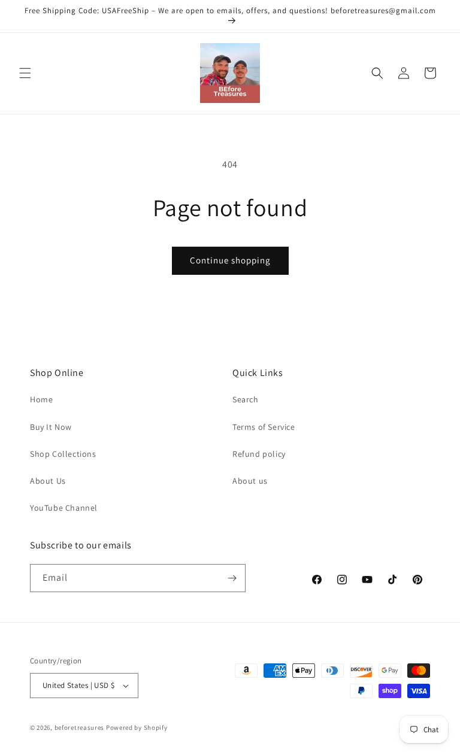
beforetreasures (80, 727)
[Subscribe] (232, 578)
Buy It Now (51, 427)
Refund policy (259, 453)
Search (245, 399)
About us (250, 480)
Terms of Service (263, 427)
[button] (25, 73)
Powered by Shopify (137, 727)
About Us (48, 480)
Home (41, 399)
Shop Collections (63, 453)
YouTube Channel (64, 507)
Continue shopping (230, 260)
